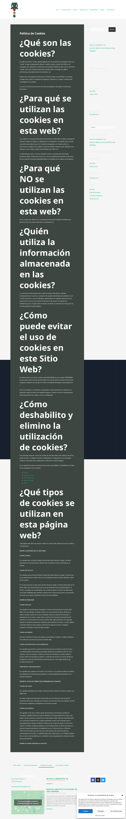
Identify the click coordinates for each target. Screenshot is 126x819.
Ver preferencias (116, 811)
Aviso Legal (16, 765)
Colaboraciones (84, 9)
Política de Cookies (46, 765)
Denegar (101, 811)
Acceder (92, 189)
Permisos (75, 9)
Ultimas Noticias (94, 9)
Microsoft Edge (28, 480)
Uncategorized (94, 114)
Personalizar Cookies (62, 765)
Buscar (92, 26)
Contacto (102, 9)
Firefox (26, 473)
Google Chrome (28, 475)
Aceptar (85, 811)
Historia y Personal (66, 9)
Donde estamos (111, 9)
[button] (122, 795)
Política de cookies (100, 815)
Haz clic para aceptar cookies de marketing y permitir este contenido (28, 802)
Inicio (57, 9)
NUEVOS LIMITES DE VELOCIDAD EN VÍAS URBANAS (61, 790)
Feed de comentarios (96, 195)
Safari (25, 483)
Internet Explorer (29, 478)
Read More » (49, 783)
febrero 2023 (93, 94)
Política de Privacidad (30, 765)
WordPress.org (94, 199)
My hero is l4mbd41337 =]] (97, 45)
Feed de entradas (95, 192)
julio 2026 (92, 91)
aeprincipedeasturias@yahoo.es (21, 786)
